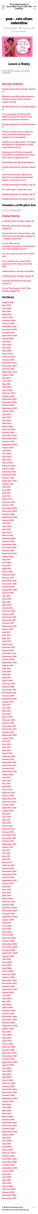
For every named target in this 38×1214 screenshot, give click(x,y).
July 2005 (6, 1068)
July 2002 (6, 1174)
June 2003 (7, 1141)
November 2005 (9, 1056)
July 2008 (6, 959)
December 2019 (9, 544)
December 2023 (9, 399)
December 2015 (9, 690)
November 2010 (9, 874)
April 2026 (6, 314)
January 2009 (8, 941)
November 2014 (9, 729)
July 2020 (6, 523)
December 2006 (9, 1017)
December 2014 (9, 726)
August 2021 (7, 484)
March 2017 (7, 644)
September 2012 (9, 808)
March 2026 (7, 317)
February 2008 (9, 974)
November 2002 (9, 1162)
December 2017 (9, 617)
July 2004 (6, 1104)
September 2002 (9, 1168)
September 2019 (9, 553)
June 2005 (7, 1071)
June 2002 (7, 1177)
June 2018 (6, 599)
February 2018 (8, 611)
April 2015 (6, 714)
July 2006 (6, 1032)
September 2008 (9, 953)
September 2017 (9, 626)
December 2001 (9, 1195)
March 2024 (7, 390)
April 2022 (6, 460)
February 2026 (8, 320)
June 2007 (7, 998)
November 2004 (9, 1092)
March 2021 (7, 499)
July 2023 (6, 414)
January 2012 (8, 832)
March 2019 (7, 572)
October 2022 (8, 441)
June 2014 (6, 744)
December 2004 (9, 1089)
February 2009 (9, 938)
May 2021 (6, 493)
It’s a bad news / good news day (17, 189)
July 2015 (6, 705)
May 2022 (6, 457)
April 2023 (6, 423)
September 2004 (9, 1098)
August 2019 (7, 556)
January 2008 (8, 977)
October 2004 (8, 1095)
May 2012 (6, 820)
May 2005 (6, 1074)
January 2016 (8, 687)
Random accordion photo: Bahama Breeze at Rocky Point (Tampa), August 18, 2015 (18, 99)
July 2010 (6, 886)
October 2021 (8, 478)
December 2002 (9, 1159)
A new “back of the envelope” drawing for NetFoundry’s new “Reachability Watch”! (19, 246)
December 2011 (9, 835)
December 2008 (9, 944)
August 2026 (8, 302)
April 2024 (6, 387)
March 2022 (7, 463)
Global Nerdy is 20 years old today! (18, 271)
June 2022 (6, 454)
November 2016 (9, 656)
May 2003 (6, 1144)
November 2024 (9, 366)
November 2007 (9, 983)
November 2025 (9, 329)
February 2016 (8, 684)
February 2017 (8, 647)
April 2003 (6, 1147)
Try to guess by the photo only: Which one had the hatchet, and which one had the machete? (17, 117)
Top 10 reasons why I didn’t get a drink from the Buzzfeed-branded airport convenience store (17, 177)
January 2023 (8, 432)
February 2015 (8, 720)
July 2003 (6, 1138)
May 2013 (6, 783)
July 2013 (6, 777)
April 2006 (6, 1041)
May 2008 (6, 965)
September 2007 (9, 989)
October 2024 (8, 369)
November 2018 (9, 584)
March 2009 (7, 935)
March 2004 (7, 1116)
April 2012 (6, 823)
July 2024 (6, 378)
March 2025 (7, 354)
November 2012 (9, 802)
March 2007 (7, 1007)
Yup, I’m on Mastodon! (12, 210)
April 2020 (6, 532)
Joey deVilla (12, 28)
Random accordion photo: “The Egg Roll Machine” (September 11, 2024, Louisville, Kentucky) (18, 145)
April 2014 (6, 750)
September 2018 (9, 590)
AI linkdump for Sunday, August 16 (18, 276)
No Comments (20, 31)
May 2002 (6, 1180)
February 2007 (9, 1010)
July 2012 (6, 814)
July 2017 (6, 632)
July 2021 (6, 487)
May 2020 (6, 529)
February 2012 (8, 829)
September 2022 (9, 444)
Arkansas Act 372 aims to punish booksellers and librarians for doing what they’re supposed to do (18, 155)
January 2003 (8, 1156)
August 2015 (7, 702)
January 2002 (8, 1192)
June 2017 (6, 635)
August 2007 (8, 992)
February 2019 (8, 575)
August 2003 (8, 1135)
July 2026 (6, 305)
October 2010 (8, 877)
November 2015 (9, 693)
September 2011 (9, 844)
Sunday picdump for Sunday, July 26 (18, 185)
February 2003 (9, 1153)
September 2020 (9, 517)
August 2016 (7, 665)
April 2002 (6, 1183)
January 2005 (8, 1086)
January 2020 (8, 541)
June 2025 (6, 345)
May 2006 (6, 1038)
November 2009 (9, 911)
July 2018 (6, 596)
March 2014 (7, 753)
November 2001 (9, 1198)
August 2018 (7, 593)
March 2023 (7, 426)
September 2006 (9, 1026)
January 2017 (8, 650)
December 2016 (9, 653)
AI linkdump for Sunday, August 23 (18, 221)
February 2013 (8, 793)
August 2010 (7, 883)
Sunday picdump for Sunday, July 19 (18, 194)
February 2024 (9, 393)
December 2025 (9, 326)
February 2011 (8, 865)
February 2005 (9, 1083)
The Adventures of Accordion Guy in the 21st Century (19, 6)
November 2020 (9, 511)
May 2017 (6, 638)
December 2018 (9, 581)
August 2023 (8, 411)
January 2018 (8, 614)
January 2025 (8, 360)
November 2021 (9, 475)
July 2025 (6, 342)
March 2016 (7, 681)
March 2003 (7, 1150)
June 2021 (6, 490)
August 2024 (8, 375)
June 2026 (6, 308)
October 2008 (8, 950)
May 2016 (6, 674)
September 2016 (9, 662)
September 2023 (9, 408)
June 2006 (7, 1035)
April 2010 (6, 895)
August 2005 (8, 1065)
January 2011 (8, 868)
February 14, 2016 (28, 28)
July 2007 (6, 995)
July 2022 (6, 450)
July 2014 (6, 741)
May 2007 (6, 1001)
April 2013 (6, 786)
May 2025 (6, 348)
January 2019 (8, 578)
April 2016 (6, 678)
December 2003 (9, 1122)
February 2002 (9, 1189)
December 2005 (9, 1053)
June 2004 (7, 1107)
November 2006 (9, 1020)
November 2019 (9, 547)
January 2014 (8, 759)
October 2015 (8, 696)
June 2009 (7, 926)
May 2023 (6, 420)
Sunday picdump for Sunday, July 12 (18, 199)
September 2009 (9, 917)
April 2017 (6, 641)
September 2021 (9, 481)
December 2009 (9, 908)
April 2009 (6, 932)
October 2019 (8, 550)
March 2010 (7, 898)
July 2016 (6, 668)
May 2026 (6, 311)
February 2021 (8, 502)
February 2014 (8, 756)
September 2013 (9, 771)
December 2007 (9, 980)
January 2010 (8, 905)
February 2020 (9, 538)
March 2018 (7, 608)
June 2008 (7, 962)
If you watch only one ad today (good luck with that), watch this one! (17, 264)
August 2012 (7, 811)
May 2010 (6, 892)
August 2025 (8, 339)
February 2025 (8, 357)
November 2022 (9, 438)
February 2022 (8, 466)
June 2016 (6, 671)
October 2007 (8, 986)
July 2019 (6, 559)
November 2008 (9, 947)
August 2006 (8, 1029)
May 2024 (6, 384)
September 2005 (9, 1062)
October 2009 (8, 914)
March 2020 (7, 535)
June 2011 (6, 853)
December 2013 (9, 762)
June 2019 (6, 562)
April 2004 (6, 1113)
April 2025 (6, 351)
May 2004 (6, 1110)
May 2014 (6, 747)
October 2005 (8, 1059)
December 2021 (9, 472)
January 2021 (8, 505)
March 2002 (7, 1186)
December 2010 (9, 871)
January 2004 (8, 1119)
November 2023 (9, 402)
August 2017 (7, 629)
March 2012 (7, 826)
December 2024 (9, 363)
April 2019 (6, 569)
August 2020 (8, 520)
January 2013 (8, 796)
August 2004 (8, 1101)
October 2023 (8, 405)
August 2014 (7, 738)
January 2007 (8, 1014)
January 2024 (8, 396)
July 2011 (6, 850)
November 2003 (9, 1126)
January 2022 (8, 469)
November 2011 (9, 838)
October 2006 (8, 1023)
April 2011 (6, 859)
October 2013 (8, 768)
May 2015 (6, 711)
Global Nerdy (11, 216)
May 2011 (6, 856)
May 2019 (6, 566)
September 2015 (9, 699)
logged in (18, 71)
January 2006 (8, 1050)
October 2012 (8, 805)
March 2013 (7, 790)
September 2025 (9, 335)
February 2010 (8, 902)
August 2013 (7, 774)
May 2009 (6, 929)
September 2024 (9, 372)
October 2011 (8, 841)
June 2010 (6, 889)
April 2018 (6, 605)
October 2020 (8, 514)
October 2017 (8, 623)
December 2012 (9, 799)
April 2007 (6, 1004)
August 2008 (8, 956)
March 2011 (7, 862)
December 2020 (9, 508)
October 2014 (8, 732)
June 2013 (6, 780)
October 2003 (8, 1129)
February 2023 (8, 429)
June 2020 (7, 526)
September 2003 (9, 1132)
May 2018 (6, 602)
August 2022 (8, 447)
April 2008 (6, 968)
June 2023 (6, 417)
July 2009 (6, 923)
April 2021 (6, 496)
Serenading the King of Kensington (18, 162)
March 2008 (7, 971)
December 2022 (9, 435)
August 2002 (8, 1171)
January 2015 (8, 723)
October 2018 (8, 587)
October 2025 (8, 332)
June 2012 (6, 817)
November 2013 (9, 765)
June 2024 (7, 381)
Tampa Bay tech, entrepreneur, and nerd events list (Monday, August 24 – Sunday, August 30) (18, 236)
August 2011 (7, 847)
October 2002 (8, 1165)
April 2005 (6, 1077)
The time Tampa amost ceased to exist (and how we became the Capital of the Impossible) (17, 134)
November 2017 (9, 620)
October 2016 (8, 659)
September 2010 (9, 880)
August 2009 (8, 920)
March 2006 (7, 1044)
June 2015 (6, 708)
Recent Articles (12, 84)
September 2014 (9, 735)
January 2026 (8, 323)
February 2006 (9, 1047)
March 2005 (7, 1080)
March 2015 (7, 717)
